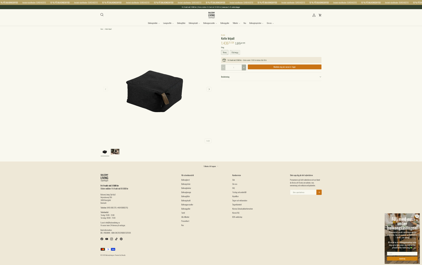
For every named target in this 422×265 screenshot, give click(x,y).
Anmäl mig (402, 258)
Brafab (223, 35)
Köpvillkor (235, 196)
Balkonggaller (224, 23)
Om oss (269, 23)
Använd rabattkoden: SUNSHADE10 (34, 2)
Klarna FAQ (235, 212)
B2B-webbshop (237, 217)
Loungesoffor (167, 23)
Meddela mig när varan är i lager (285, 67)
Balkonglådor (181, 23)
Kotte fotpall (108, 29)
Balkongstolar (185, 184)
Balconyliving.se (110, 255)
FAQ (233, 188)
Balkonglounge (186, 192)
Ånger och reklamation (239, 200)
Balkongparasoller (209, 23)
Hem (102, 29)
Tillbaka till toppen (210, 166)
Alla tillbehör (185, 217)
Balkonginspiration (255, 23)
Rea (245, 23)
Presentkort (185, 221)
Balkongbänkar (186, 188)
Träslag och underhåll (239, 192)
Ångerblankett (237, 204)
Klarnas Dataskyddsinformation (242, 208)
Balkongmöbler (153, 23)
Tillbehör (235, 23)
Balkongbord (185, 179)
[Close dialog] (417, 216)
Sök (233, 179)
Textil (183, 212)
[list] (157, 89)
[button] (320, 15)
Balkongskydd (193, 23)
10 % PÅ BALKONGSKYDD (60, 2)
